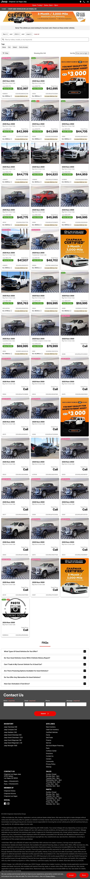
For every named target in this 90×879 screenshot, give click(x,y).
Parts (47, 748)
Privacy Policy (50, 764)
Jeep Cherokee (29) (10, 727)
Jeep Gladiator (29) (10, 732)
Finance (48, 740)
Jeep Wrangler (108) (10, 745)
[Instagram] (8, 803)
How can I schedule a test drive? (17, 684)
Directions (49, 753)
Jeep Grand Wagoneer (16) (13, 740)
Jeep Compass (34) (10, 729)
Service (48, 743)
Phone (48, 701)
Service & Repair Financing (54, 745)
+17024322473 (13, 781)
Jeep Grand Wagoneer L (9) (13, 743)
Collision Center (51, 751)
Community (50, 761)
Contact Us (49, 756)
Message (73, 701)
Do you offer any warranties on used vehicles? (22, 677)
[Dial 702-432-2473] (84, 1)
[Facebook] (5, 803)
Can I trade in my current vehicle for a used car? (23, 664)
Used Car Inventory (52, 729)
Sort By (72, 53)
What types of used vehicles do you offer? (21, 651)
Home (4, 9)
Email (30, 701)
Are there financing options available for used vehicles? (26, 671)
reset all (36, 34)
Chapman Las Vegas (10, 796)
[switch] (88, 1)
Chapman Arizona (10, 793)
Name (9, 701)
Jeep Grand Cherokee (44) (13, 735)
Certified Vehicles (52, 732)
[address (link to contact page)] (80, 1)
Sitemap (48, 767)
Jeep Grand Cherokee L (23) (13, 737)
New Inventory (51, 727)
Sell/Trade (49, 737)
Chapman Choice (9, 791)
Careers (48, 759)
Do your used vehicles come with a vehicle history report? (27, 658)
